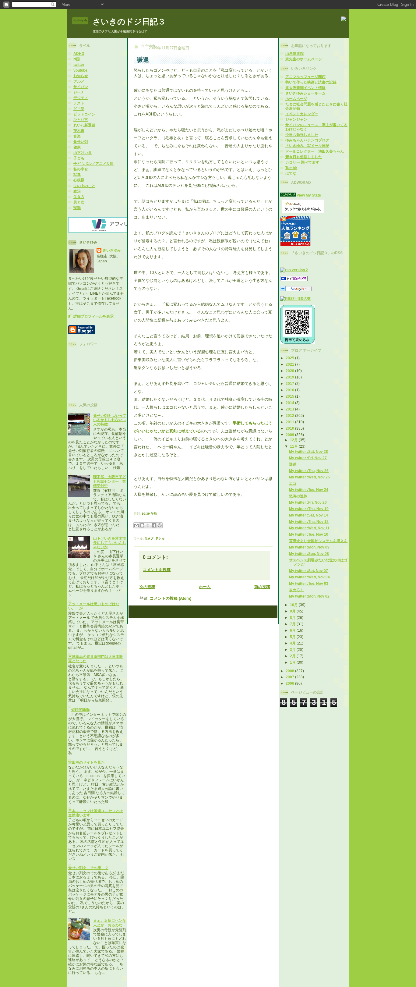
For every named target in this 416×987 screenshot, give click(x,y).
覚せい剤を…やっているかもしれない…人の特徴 (109, 420)
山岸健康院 (294, 53)
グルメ (78, 81)
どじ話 (78, 109)
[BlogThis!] (142, 525)
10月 (294, 605)
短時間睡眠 (80, 710)
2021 (290, 364)
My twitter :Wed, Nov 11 (309, 528)
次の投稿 (147, 586)
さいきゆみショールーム (305, 93)
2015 (290, 396)
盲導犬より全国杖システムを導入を (318, 541)
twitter (78, 64)
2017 (290, 383)
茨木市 (78, 131)
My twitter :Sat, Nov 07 (308, 571)
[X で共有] (148, 525)
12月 (294, 440)
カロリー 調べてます (302, 162)
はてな (290, 173)
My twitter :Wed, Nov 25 (309, 477)
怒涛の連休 (298, 496)
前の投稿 (262, 586)
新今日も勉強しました (303, 157)
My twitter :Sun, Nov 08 (309, 554)
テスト (78, 103)
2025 (290, 358)
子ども (78, 158)
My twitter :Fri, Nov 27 (308, 458)
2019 (290, 377)
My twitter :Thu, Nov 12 (309, 522)
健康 (77, 147)
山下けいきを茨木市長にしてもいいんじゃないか (109, 542)
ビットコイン (84, 114)
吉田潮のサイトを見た (86, 762)
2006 (290, 683)
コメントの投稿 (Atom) (170, 598)
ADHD (78, 53)
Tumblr (291, 168)
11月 (294, 446)
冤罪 (77, 208)
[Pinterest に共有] (160, 525)
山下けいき (82, 152)
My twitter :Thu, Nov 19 (309, 509)
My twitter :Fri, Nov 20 (308, 502)
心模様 (78, 180)
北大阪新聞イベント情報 (305, 88)
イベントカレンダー (301, 114)
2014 (290, 403)
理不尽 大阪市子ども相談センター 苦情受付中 (109, 481)
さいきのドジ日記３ (129, 21)
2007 (290, 677)
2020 (290, 371)
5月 (293, 637)
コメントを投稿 (157, 569)
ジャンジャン (296, 119)
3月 (293, 649)
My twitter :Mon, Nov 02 (309, 596)
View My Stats (309, 195)
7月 (293, 624)
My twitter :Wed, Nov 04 (309, 577)
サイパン (80, 87)
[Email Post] (158, 513)
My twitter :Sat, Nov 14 (308, 515)
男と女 (78, 202)
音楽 (77, 136)
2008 (290, 671)
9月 (293, 611)
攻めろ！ (296, 590)
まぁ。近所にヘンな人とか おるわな (109, 922)
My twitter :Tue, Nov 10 (308, 534)
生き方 (78, 197)
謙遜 (292, 464)
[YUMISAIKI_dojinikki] (294, 280)
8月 (293, 618)
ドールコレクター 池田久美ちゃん (314, 151)
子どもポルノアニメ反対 (93, 163)
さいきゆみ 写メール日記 (307, 145)
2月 (293, 656)
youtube (80, 70)
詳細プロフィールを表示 (93, 316)
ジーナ (78, 92)
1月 (293, 662)
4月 (293, 643)
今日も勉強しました (301, 135)
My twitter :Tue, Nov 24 (308, 490)
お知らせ (80, 76)
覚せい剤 (80, 142)
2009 (290, 435)
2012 (290, 415)
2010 (290, 428)
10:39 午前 (149, 513)
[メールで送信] (136, 525)
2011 (290, 422)
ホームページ (296, 99)
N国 (76, 59)
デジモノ (80, 98)
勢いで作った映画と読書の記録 (311, 82)
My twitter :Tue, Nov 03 (308, 583)
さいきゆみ (112, 250)
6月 (293, 630)
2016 (290, 390)
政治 (77, 191)
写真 (77, 174)
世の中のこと (84, 186)
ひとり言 (80, 120)
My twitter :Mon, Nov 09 (309, 547)
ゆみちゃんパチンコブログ (307, 140)
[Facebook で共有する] (154, 525)
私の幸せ (80, 169)
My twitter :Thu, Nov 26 (309, 471)
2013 (290, 409)
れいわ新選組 (84, 125)
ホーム (205, 586)
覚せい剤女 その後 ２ (88, 868)
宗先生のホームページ (303, 59)
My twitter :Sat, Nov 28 (308, 451)
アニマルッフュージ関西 (305, 77)
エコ (292, 483)
